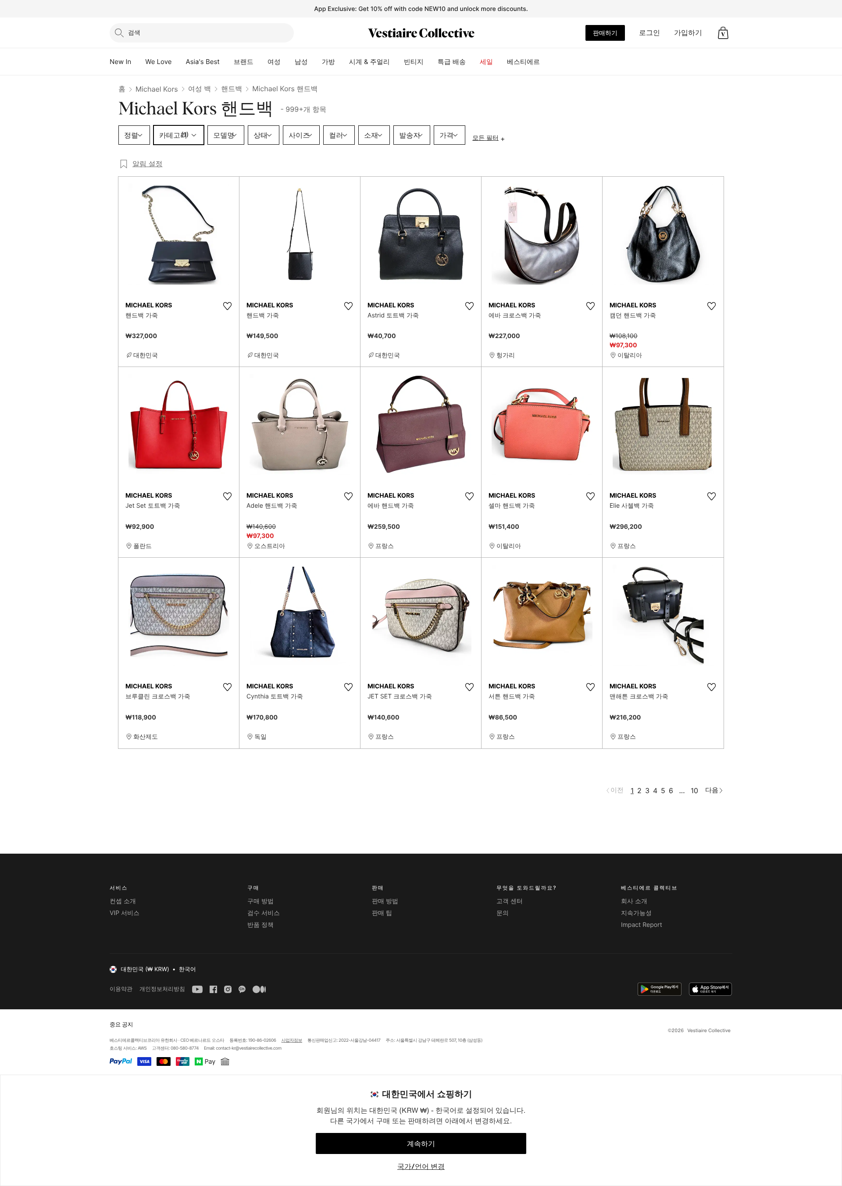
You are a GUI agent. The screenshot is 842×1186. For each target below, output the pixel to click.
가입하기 (688, 32)
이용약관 (121, 989)
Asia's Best (203, 61)
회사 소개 (634, 901)
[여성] (287, 61)
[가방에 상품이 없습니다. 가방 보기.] (723, 33)
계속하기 (421, 1143)
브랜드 (243, 61)
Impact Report (641, 925)
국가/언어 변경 (421, 1166)
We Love (158, 61)
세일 (486, 61)
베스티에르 (523, 61)
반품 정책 (260, 925)
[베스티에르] (546, 61)
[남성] (314, 61)
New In (120, 61)
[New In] (138, 61)
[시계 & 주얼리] (396, 61)
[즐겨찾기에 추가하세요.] (227, 306)
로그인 (649, 32)
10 (694, 790)
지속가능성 (636, 913)
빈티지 (414, 61)
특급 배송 (452, 61)
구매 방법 (260, 901)
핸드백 (231, 88)
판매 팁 (382, 913)
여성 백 (199, 88)
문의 (502, 913)
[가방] (342, 61)
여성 (274, 61)
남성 (301, 61)
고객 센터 (509, 901)
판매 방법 (385, 901)
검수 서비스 (263, 913)
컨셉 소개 (123, 901)
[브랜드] (260, 61)
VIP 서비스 (124, 913)
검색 (134, 32)
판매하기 (605, 32)
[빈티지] (430, 61)
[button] (723, 33)
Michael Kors (157, 89)
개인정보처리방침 (162, 989)
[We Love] (178, 61)
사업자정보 (292, 1040)
